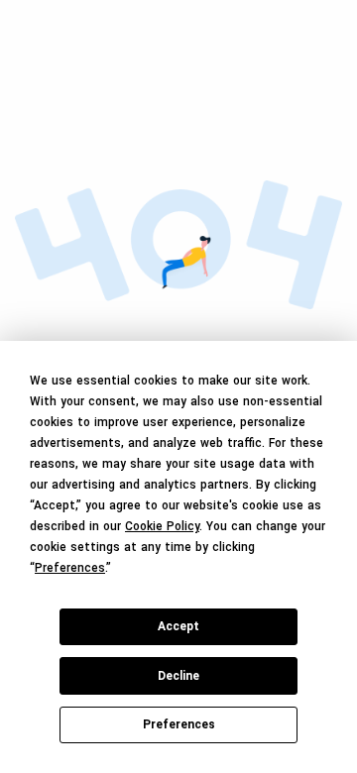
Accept (178, 626)
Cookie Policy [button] (162, 526)
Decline (178, 676)
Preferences (179, 724)
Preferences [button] (70, 568)
